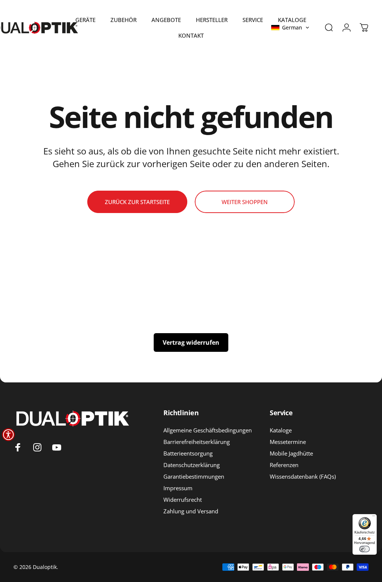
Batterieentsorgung (188, 453)
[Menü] (373, 517)
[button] (290, 28)
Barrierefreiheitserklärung (196, 441)
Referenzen (284, 465)
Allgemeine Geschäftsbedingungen (207, 430)
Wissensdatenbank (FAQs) (303, 476)
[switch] (364, 549)
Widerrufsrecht (182, 499)
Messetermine (288, 441)
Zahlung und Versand (190, 511)
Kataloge (281, 430)
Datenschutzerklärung (191, 465)
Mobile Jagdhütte (291, 453)
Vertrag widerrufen (191, 342)
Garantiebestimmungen (193, 476)
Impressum (177, 488)
